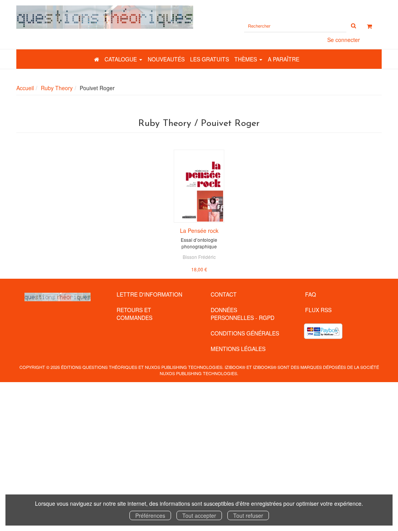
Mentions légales (238, 349)
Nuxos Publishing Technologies (198, 373)
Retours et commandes (134, 313)
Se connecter (343, 40)
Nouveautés (166, 59)
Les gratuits (209, 59)
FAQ (310, 294)
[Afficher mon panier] (369, 26)
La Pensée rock (199, 230)
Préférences (150, 515)
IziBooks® (264, 367)
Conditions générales (245, 333)
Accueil (25, 88)
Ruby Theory (57, 88)
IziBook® (235, 367)
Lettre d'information (149, 294)
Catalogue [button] (121, 59)
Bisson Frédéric (199, 256)
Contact (224, 294)
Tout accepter (199, 515)
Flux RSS (318, 310)
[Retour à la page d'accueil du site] (104, 17)
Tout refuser (248, 515)
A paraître (283, 59)
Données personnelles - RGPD (242, 313)
